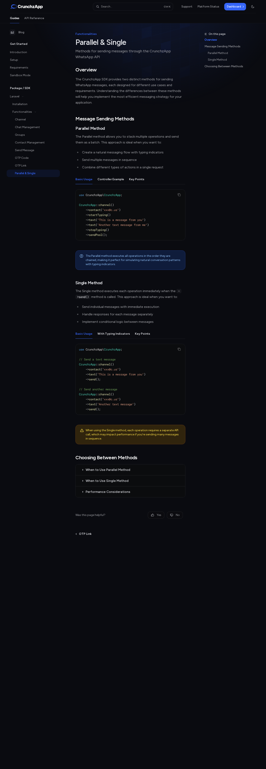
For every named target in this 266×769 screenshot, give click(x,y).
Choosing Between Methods (223, 66)
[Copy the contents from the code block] (179, 194)
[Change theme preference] (252, 6)
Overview (210, 40)
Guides (14, 18)
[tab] (83, 179)
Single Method (217, 59)
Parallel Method (218, 53)
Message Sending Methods (222, 46)
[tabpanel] (130, 218)
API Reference (34, 18)
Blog (21, 32)
